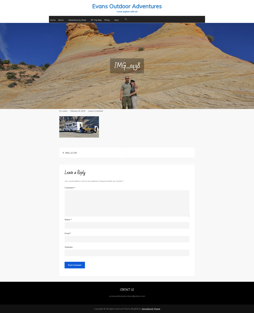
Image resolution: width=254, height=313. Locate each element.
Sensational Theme (151, 308)
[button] (126, 19)
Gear (116, 20)
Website (69, 247)
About (61, 20)
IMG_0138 (71, 152)
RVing (107, 20)
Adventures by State (77, 20)
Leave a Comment (95, 111)
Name (68, 219)
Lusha (64, 111)
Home (53, 20)
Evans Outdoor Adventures (127, 6)
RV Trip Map (96, 20)
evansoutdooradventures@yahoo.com (127, 296)
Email (68, 233)
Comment (70, 187)
